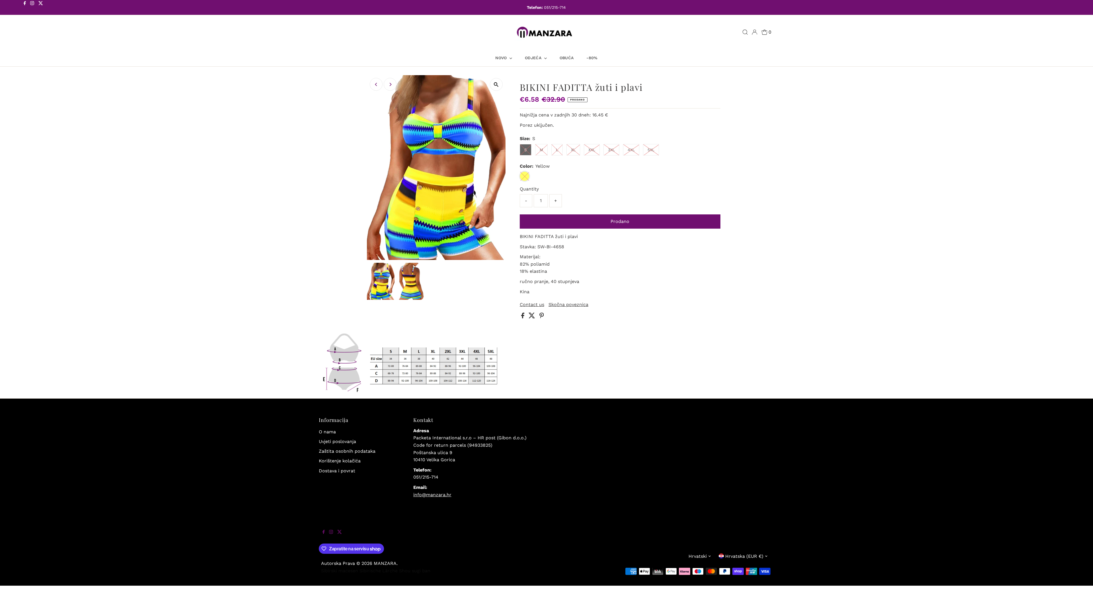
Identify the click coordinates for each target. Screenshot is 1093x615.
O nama (327, 431)
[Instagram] (32, 8)
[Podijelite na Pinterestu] (541, 316)
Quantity (529, 189)
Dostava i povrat (337, 470)
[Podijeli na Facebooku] (523, 316)
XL (573, 149)
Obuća (567, 58)
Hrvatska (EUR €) (744, 556)
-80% (591, 58)
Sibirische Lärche (378, 570)
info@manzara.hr (432, 494)
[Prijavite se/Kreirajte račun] (754, 32)
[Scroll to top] (1081, 603)
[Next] (390, 84)
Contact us (532, 304)
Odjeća (534, 58)
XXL (591, 149)
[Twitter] (40, 8)
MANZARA (385, 563)
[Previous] (376, 84)
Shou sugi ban (414, 570)
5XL (651, 149)
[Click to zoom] (496, 84)
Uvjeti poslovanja (337, 441)
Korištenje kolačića (340, 461)
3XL (611, 149)
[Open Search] (745, 32)
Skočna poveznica (568, 304)
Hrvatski (698, 556)
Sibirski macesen (339, 570)
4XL (631, 149)
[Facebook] (24, 8)
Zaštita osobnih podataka (347, 451)
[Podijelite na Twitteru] (533, 316)
